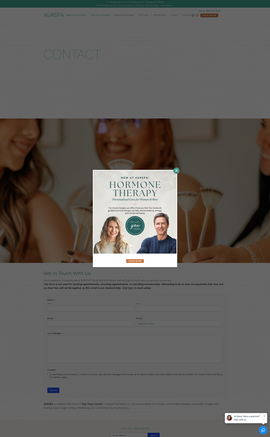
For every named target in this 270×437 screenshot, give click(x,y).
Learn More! (135, 261)
